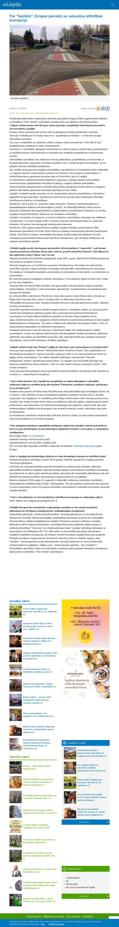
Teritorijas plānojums (84, 445)
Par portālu (73, 916)
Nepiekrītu (59, 924)
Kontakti (88, 916)
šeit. (43, 924)
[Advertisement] (59, 576)
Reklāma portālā (53, 916)
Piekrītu (51, 924)
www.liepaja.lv (36, 435)
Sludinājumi (33, 916)
